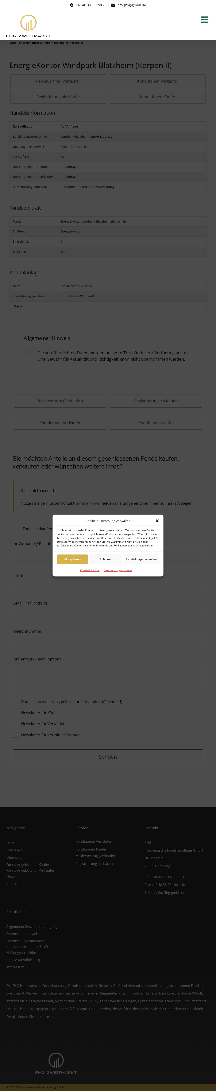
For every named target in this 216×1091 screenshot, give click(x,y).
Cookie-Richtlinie (90, 570)
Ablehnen (105, 559)
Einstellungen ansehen (141, 559)
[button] (157, 521)
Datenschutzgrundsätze (118, 570)
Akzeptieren (72, 559)
